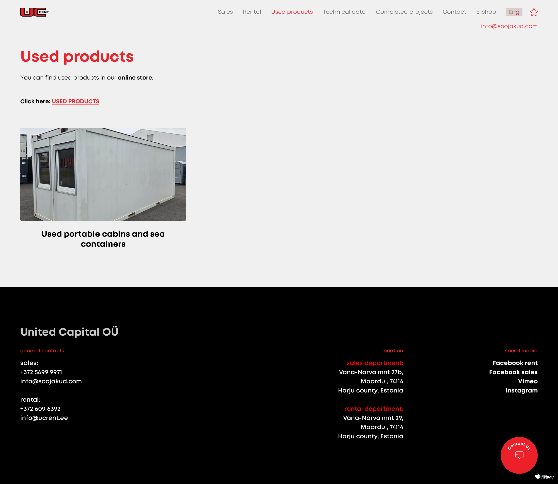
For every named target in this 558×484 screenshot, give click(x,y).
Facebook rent (515, 363)
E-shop (486, 11)
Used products (292, 11)
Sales (225, 11)
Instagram (521, 390)
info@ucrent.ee (44, 418)
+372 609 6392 (40, 409)
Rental (252, 11)
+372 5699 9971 (41, 372)
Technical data (344, 11)
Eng (514, 12)
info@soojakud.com (509, 26)
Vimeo (528, 381)
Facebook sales (513, 372)
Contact (454, 11)
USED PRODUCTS (75, 101)
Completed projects (404, 11)
